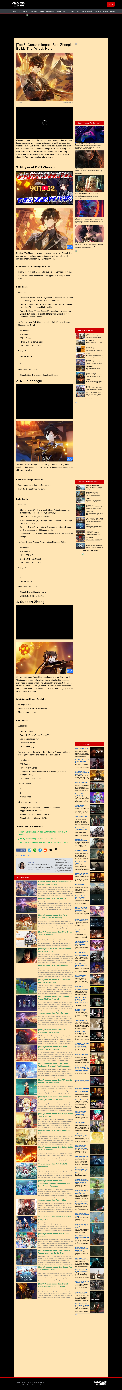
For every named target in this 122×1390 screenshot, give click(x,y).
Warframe (88, 544)
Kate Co (20, 102)
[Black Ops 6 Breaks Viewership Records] (97, 763)
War (77, 11)
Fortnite (88, 353)
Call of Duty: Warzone (92, 341)
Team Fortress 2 (90, 531)
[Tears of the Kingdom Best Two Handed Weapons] (97, 1194)
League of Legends (91, 373)
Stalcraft (88, 524)
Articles (71, 11)
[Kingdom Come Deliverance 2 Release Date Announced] (97, 888)
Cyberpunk (50, 11)
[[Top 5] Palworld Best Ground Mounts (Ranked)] (97, 1273)
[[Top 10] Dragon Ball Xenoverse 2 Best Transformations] (97, 1115)
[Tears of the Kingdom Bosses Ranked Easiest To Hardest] (97, 1183)
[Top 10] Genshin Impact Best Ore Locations (37, 838)
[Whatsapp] (34, 850)
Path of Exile (89, 511)
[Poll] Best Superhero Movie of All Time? (86, 193)
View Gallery (68, 247)
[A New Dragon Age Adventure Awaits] (97, 945)
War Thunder (89, 537)
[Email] (50, 850)
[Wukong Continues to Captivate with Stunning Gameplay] (97, 956)
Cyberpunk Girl (79, 218)
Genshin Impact (90, 360)
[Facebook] (21, 850)
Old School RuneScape (92, 492)
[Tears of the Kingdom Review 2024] (97, 1137)
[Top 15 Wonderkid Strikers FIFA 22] (97, 1126)
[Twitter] (40, 850)
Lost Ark (88, 386)
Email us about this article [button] (22, 855)
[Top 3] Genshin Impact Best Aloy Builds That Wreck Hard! (43, 842)
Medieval (98, 11)
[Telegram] (29, 850)
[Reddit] (45, 850)
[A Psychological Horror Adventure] (97, 843)
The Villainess (79, 168)
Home (15, 11)
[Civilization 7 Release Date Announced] (97, 899)
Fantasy (58, 11)
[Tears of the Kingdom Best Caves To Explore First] (97, 1251)
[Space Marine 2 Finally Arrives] (97, 831)
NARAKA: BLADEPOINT (92, 485)
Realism (105, 11)
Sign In (110, 4)
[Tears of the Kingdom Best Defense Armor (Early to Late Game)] (97, 1171)
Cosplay (113, 11)
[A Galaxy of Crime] (97, 979)
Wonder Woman (79, 242)
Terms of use (41, 1382)
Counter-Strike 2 (90, 347)
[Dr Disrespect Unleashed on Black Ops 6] (97, 775)
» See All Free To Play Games (90, 399)
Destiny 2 (88, 498)
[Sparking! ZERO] (97, 797)
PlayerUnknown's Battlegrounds (94, 518)
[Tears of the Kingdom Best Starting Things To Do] (97, 1149)
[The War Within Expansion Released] (97, 967)
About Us (24, 1382)
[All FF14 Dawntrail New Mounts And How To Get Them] (97, 1058)
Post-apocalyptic (86, 11)
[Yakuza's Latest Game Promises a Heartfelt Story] (97, 820)
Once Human (89, 505)
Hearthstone (89, 366)
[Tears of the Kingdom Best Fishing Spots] (97, 1228)
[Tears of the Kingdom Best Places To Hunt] (97, 1217)
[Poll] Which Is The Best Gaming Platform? (87, 144)
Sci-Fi (65, 11)
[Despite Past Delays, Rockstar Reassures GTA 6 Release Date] (97, 911)
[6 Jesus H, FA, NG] (97, 1024)
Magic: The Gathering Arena (93, 392)
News (42, 11)
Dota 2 (88, 379)
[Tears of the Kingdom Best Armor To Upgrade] (97, 1239)
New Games (23, 11)
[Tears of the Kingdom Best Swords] (97, 1205)
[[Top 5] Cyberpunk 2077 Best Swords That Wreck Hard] (97, 1307)
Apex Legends (90, 334)
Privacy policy (32, 1382)
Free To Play (34, 11)
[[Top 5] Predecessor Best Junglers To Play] (97, 1285)
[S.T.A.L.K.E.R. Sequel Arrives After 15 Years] (97, 854)
